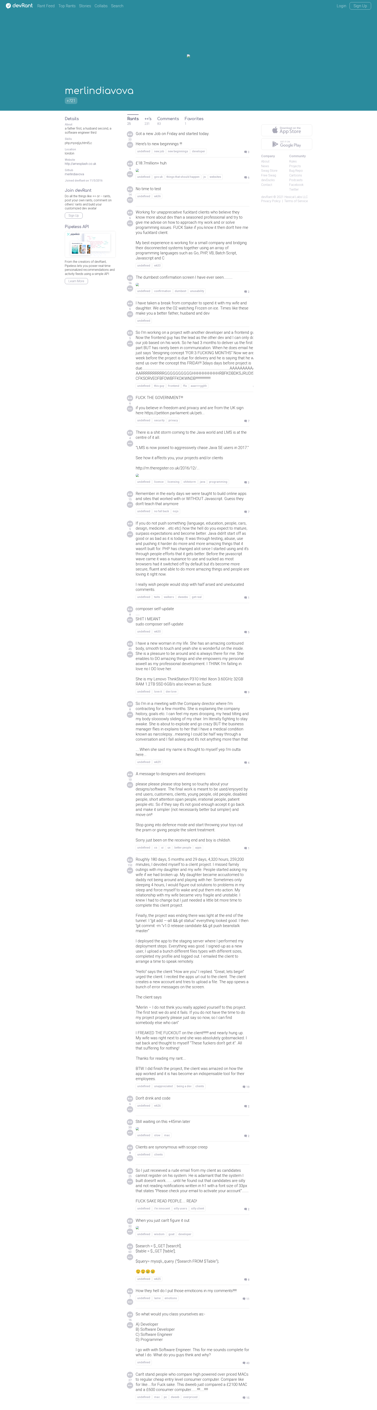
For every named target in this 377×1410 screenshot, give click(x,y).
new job (159, 151)
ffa (185, 385)
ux (168, 847)
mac (167, 1135)
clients (199, 1086)
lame (157, 1298)
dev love (171, 691)
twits (157, 597)
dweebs (183, 597)
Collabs (101, 6)
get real (197, 597)
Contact (266, 185)
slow (157, 1135)
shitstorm (189, 481)
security (159, 420)
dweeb (175, 1397)
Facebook (296, 185)
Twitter (294, 189)
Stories (85, 6)
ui (162, 847)
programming (218, 481)
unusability (197, 291)
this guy (159, 385)
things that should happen (183, 176)
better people (182, 847)
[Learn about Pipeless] (90, 244)
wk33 (157, 265)
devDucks (268, 180)
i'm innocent (162, 1208)
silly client (197, 1208)
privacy (173, 420)
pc (165, 1397)
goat (171, 1234)
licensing (173, 481)
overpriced (190, 1397)
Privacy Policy (271, 201)
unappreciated (163, 1086)
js (204, 176)
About (265, 161)
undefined (143, 151)
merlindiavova (74, 174)
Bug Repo (296, 170)
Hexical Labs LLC (296, 197)
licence (159, 481)
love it (158, 691)
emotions (171, 1298)
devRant (267, 197)
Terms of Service (296, 201)
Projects (295, 166)
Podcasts (296, 180)
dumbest (180, 291)
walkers (169, 597)
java (202, 481)
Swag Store (269, 170)
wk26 (157, 1105)
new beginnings (178, 151)
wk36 (157, 196)
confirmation (162, 291)
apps (198, 847)
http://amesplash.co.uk (80, 164)
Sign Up (360, 6)
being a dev (184, 1086)
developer (198, 151)
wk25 (157, 1278)
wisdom (159, 1234)
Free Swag (268, 175)
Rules (293, 161)
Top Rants (67, 6)
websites (215, 176)
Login (341, 6)
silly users (180, 1208)
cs (155, 847)
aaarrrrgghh (199, 385)
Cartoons (295, 175)
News (265, 166)
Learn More (76, 281)
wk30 (157, 631)
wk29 (157, 762)
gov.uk (158, 176)
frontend (173, 385)
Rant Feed (46, 6)
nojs (175, 511)
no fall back (161, 511)
